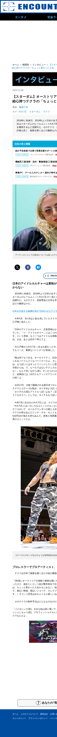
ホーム (15, 714)
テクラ (46, 111)
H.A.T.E (23, 111)
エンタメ (20, 17)
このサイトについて (29, 714)
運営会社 (44, 714)
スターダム (34, 111)
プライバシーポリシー (38, 718)
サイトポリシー (19, 718)
